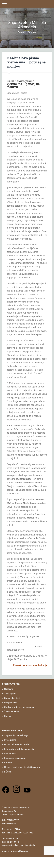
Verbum (8, 762)
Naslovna (8, 689)
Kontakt (8, 716)
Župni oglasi (10, 693)
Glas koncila (10, 753)
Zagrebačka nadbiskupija (16, 735)
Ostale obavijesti (12, 698)
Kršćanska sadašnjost (14, 758)
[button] (4, 3)
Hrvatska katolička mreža (16, 744)
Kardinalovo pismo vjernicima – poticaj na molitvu (26, 62)
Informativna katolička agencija (19, 749)
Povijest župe (10, 702)
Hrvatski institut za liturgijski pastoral (22, 767)
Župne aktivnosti (12, 711)
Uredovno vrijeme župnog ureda (19, 707)
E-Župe (7, 771)
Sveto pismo (10, 740)
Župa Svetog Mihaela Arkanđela (27, 24)
